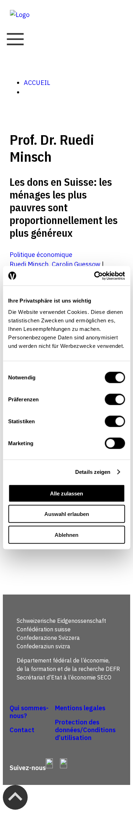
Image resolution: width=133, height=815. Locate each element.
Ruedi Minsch (29, 264)
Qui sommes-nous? (29, 712)
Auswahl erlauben (66, 514)
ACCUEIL (37, 83)
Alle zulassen (66, 493)
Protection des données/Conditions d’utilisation (85, 730)
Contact (22, 730)
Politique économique (41, 255)
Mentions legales (80, 708)
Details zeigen (92, 472)
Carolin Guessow (76, 264)
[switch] (115, 399)
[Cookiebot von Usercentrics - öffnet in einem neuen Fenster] (95, 275)
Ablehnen (66, 535)
